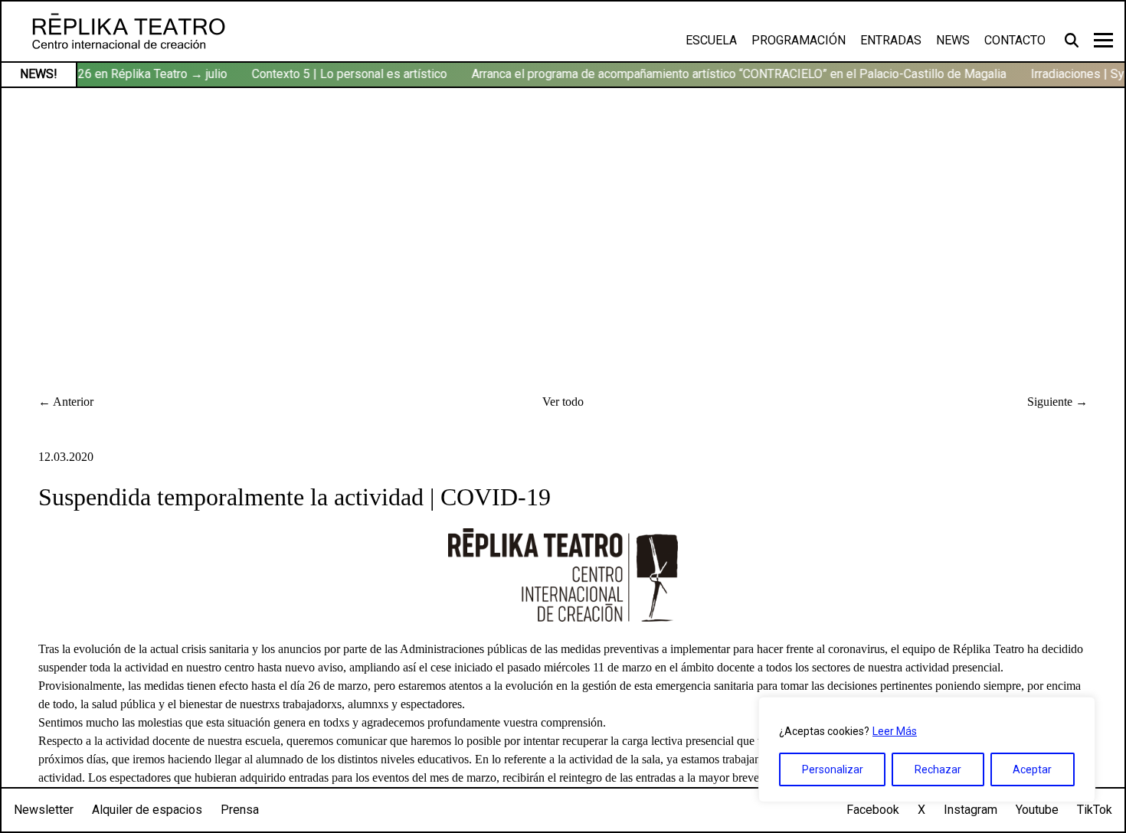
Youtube (1037, 809)
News (953, 40)
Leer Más (894, 731)
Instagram (970, 809)
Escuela (711, 40)
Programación (798, 40)
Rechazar (938, 769)
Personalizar (832, 769)
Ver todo (563, 401)
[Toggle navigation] (1103, 40)
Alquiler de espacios (147, 809)
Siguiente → (1057, 401)
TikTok (1094, 809)
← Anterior (65, 401)
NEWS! (38, 74)
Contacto (1015, 40)
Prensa (240, 809)
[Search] (1073, 40)
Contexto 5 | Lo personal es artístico (345, 74)
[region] (926, 749)
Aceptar (1032, 769)
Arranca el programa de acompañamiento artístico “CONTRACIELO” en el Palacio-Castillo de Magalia (734, 74)
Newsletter (44, 809)
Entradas (890, 40)
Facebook (872, 809)
